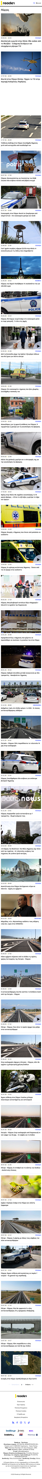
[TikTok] (29, 1423)
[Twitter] (25, 1423)
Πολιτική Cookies (21, 1411)
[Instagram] (21, 1423)
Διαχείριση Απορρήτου (21, 1417)
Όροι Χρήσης (21, 1404)
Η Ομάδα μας (21, 1414)
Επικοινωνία (21, 1401)
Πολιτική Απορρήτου (21, 1408)
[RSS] (13, 1423)
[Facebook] (17, 1423)
